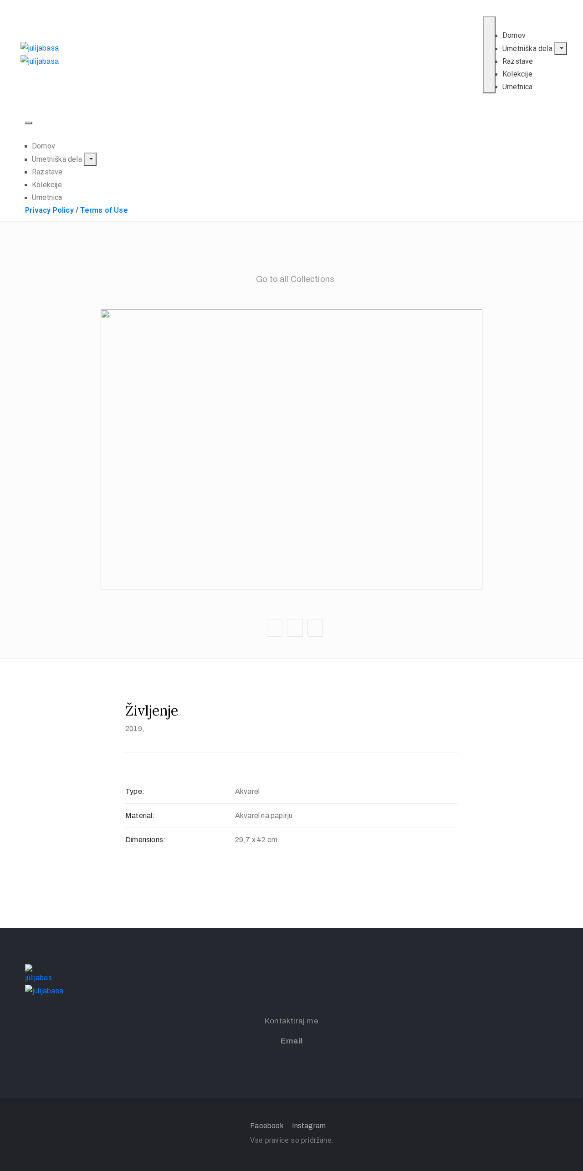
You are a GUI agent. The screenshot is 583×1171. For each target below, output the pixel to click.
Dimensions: (145, 840)
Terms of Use (104, 210)
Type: (134, 791)
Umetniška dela (528, 48)
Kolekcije (517, 74)
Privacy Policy (49, 210)
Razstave (517, 61)
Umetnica (517, 86)
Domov (514, 35)
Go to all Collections (295, 279)
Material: (140, 815)
